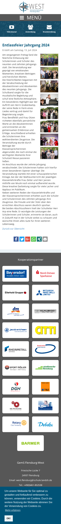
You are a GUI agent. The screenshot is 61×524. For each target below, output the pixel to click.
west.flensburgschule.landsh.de (34, 480)
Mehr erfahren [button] (12, 510)
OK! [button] (9, 518)
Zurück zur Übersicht (13, 228)
